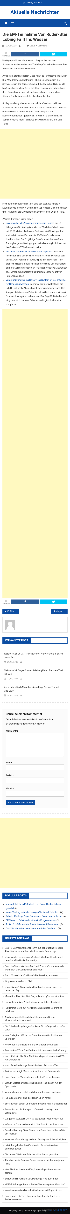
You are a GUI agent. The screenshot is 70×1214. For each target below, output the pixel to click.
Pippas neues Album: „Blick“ (19, 981)
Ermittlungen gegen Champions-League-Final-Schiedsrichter (36, 1103)
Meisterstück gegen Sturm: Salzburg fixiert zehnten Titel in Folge (33, 672)
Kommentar (12, 731)
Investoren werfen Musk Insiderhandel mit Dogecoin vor (33, 1190)
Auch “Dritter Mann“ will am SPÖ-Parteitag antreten (31, 975)
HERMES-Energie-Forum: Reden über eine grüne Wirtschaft (35, 1184)
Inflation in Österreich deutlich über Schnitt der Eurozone (34, 1124)
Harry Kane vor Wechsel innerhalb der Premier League (32, 1077)
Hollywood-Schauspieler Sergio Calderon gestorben (31, 1044)
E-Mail (10, 775)
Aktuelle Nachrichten (35, 12)
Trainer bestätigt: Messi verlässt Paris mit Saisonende (32, 1071)
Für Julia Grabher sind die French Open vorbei (28, 1098)
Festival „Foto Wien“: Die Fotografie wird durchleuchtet (32, 1002)
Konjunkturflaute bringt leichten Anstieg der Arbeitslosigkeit (35, 1139)
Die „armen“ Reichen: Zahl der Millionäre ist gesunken (32, 1154)
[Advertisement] (35, 164)
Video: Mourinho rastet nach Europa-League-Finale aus (33, 1092)
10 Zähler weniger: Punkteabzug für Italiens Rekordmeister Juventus (13, 611)
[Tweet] (53, 54)
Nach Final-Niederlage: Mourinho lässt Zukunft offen (31, 1065)
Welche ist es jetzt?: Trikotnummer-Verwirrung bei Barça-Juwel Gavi (34, 655)
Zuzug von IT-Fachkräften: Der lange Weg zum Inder (31, 1178)
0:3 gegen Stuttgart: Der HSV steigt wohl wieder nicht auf (34, 1118)
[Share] (25, 54)
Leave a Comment (38, 46)
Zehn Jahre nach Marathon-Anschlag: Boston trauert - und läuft (32, 689)
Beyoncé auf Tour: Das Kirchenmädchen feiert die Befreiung (35, 1050)
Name (10, 762)
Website (10, 788)
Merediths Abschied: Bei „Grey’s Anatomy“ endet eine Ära (34, 996)
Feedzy (62, 1209)
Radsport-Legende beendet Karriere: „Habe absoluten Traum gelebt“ (61, 611)
